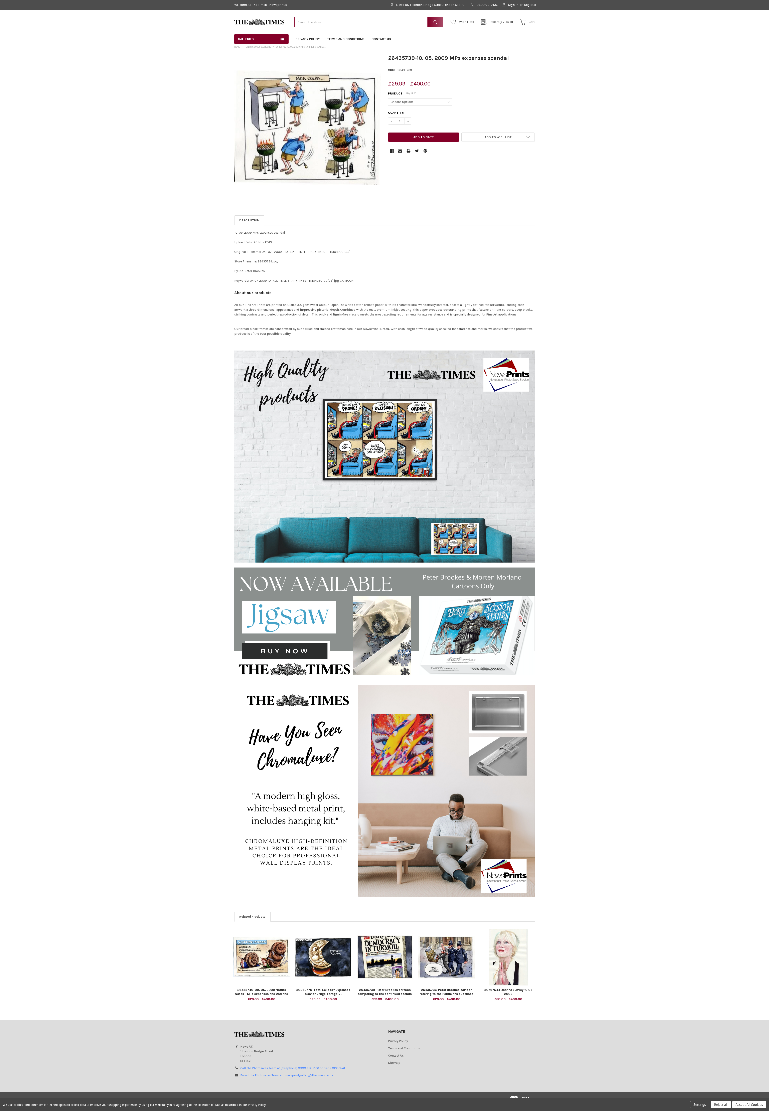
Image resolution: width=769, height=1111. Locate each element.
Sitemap (394, 1063)
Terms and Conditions (345, 39)
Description (249, 220)
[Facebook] (391, 151)
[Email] (400, 151)
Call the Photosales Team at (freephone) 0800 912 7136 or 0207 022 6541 (292, 1068)
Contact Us (381, 39)
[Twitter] (417, 151)
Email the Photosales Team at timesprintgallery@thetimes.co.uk (286, 1075)
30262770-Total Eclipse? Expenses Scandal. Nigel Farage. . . (323, 992)
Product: (402, 93)
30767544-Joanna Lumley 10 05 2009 (508, 992)
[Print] (408, 151)
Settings (700, 1104)
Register (530, 5)
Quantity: (396, 113)
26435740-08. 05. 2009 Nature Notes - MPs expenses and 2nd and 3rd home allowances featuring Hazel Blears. (261, 996)
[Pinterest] (425, 151)
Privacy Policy (308, 39)
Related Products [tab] (252, 916)
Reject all (721, 1104)
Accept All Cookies (749, 1104)
